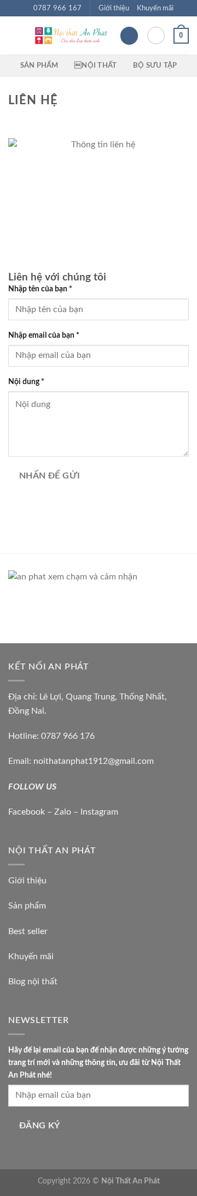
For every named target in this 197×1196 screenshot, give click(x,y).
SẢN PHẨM (39, 65)
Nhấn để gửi (49, 476)
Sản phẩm (27, 905)
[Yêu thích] (129, 36)
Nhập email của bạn (43, 335)
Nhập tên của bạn (40, 289)
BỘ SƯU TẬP (155, 65)
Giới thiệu (114, 8)
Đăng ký (39, 1126)
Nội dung (26, 382)
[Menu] (14, 35)
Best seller (28, 931)
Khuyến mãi (155, 8)
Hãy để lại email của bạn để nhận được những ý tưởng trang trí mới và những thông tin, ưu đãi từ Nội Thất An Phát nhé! (98, 1062)
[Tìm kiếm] (156, 35)
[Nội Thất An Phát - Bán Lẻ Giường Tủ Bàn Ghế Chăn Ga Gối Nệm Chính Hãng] (70, 35)
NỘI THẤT (95, 65)
